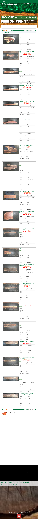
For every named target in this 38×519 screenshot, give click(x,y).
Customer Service (16, 482)
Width (5, 27)
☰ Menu (3, 1)
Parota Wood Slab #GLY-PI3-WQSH (26, 393)
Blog (21, 482)
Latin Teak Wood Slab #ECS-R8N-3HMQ (26, 341)
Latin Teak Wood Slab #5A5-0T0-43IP (26, 85)
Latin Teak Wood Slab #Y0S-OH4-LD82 (26, 68)
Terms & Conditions (26, 482)
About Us (6, 482)
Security (10, 484)
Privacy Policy (15, 484)
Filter (7, 32)
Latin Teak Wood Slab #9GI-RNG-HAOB (26, 101)
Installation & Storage (4, 484)
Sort (4, 32)
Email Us (23, 3)
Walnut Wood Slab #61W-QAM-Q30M (26, 145)
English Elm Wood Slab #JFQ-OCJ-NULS (27, 191)
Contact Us (10, 482)
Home (3, 27)
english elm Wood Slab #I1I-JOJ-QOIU (26, 248)
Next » (12, 30)
